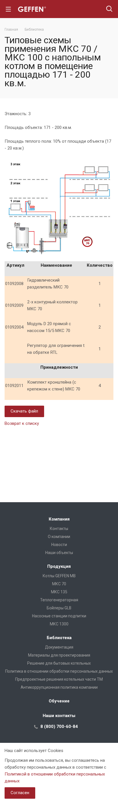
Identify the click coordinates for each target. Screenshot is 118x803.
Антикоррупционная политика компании (59, 687)
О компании (59, 536)
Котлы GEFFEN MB (59, 576)
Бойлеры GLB (59, 608)
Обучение (59, 701)
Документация (59, 647)
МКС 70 (59, 584)
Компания (59, 519)
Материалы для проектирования (59, 655)
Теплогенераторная (59, 600)
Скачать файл (24, 411)
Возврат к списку (22, 423)
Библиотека (59, 637)
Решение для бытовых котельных (59, 663)
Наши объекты (59, 552)
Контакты (59, 528)
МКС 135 (59, 592)
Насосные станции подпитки (59, 616)
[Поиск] (109, 9)
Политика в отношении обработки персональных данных (59, 671)
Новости (59, 544)
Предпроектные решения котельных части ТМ (59, 679)
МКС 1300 (59, 624)
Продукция (59, 566)
